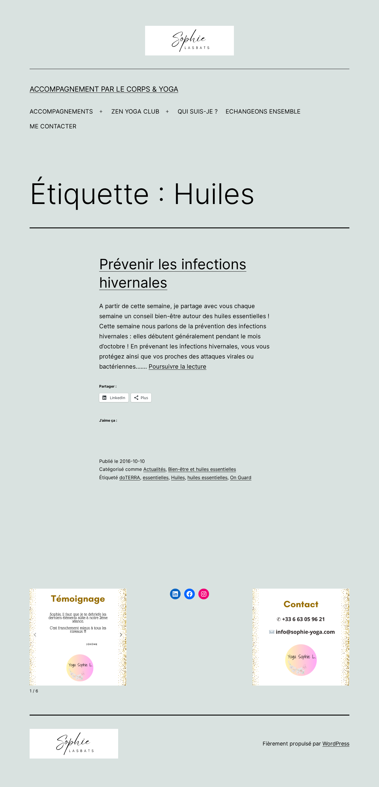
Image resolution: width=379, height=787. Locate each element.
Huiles (178, 477)
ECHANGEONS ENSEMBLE (263, 111)
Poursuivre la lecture (177, 366)
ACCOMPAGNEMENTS (61, 111)
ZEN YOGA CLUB (135, 111)
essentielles (155, 477)
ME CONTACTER (53, 126)
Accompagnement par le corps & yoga (104, 89)
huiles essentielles (207, 477)
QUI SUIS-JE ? (198, 111)
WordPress (335, 743)
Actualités (154, 469)
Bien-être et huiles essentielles (202, 469)
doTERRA (129, 477)
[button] (121, 634)
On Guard (240, 477)
